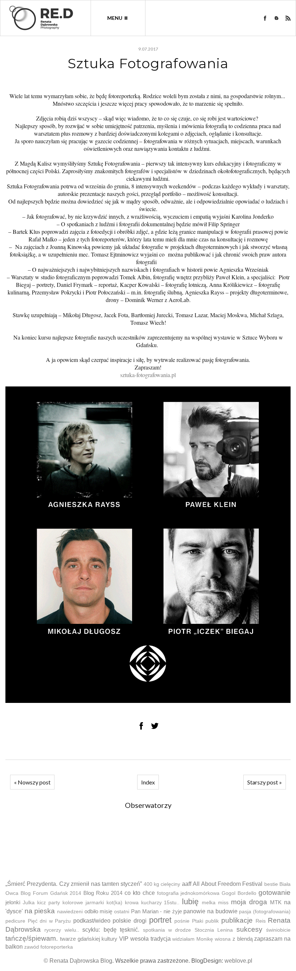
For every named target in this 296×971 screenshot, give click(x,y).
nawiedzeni (70, 911)
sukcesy (249, 929)
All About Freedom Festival (227, 884)
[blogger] (276, 18)
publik (212, 921)
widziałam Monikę (192, 939)
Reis (261, 921)
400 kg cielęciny (162, 884)
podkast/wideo (91, 921)
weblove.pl (238, 961)
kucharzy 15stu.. (160, 902)
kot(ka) (114, 902)
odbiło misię (98, 911)
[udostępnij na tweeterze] (155, 725)
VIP (124, 939)
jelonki (12, 902)
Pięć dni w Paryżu (49, 921)
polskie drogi (130, 921)
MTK (276, 902)
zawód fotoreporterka (48, 947)
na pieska (40, 911)
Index (148, 782)
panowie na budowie (210, 911)
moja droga (249, 902)
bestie (271, 884)
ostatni (121, 911)
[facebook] (265, 18)
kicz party (48, 902)
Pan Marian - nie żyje (156, 911)
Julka (29, 902)
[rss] (288, 18)
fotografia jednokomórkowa (188, 893)
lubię (190, 901)
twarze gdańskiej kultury (89, 939)
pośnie (182, 921)
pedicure (15, 921)
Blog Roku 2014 (102, 893)
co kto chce (140, 893)
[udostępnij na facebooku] (141, 725)
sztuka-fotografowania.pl (148, 375)
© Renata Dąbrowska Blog (78, 961)
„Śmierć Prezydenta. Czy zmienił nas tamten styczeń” (73, 884)
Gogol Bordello (239, 893)
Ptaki (197, 921)
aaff (186, 884)
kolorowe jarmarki (83, 902)
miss (223, 902)
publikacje (237, 920)
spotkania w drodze (167, 930)
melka (209, 902)
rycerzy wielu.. (61, 930)
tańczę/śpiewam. (31, 938)
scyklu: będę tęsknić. (110, 930)
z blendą (242, 939)
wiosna (223, 939)
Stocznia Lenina (214, 930)
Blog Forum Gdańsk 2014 (51, 893)
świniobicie (278, 930)
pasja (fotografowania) (265, 911)
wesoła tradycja (150, 939)
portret (160, 919)
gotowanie (274, 892)
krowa (132, 902)
